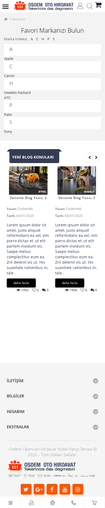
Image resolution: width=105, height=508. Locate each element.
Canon (9, 75)
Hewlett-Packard (17, 92)
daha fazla (21, 283)
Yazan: (12, 209)
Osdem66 (25, 208)
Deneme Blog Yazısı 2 (28, 198)
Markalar (19, 19)
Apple (8, 58)
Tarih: (11, 215)
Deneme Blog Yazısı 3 (76, 198)
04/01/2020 (25, 215)
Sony (8, 131)
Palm (8, 114)
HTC (7, 97)
